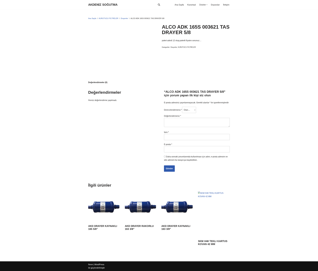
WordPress (99, 264)
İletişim (226, 5)
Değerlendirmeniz (172, 116)
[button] (206, 4)
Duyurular (215, 5)
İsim (166, 132)
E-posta (168, 144)
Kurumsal (191, 5)
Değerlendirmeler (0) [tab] (97, 82)
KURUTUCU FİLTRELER (108, 18)
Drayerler (124, 18)
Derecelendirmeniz (173, 110)
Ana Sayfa (179, 5)
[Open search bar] (159, 5)
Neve (90, 264)
